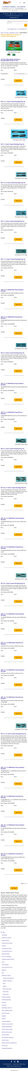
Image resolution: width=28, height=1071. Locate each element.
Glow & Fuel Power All (7, 967)
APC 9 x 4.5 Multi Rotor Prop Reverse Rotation (11, 413)
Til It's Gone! (4, 1045)
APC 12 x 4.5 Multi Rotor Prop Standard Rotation (12, 670)
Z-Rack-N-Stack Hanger (7, 1029)
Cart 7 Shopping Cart (14, 1070)
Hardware (4, 970)
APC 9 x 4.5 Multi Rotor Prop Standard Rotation (12, 384)
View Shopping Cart (22, 29)
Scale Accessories (5, 1013)
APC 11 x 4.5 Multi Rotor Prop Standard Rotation (12, 614)
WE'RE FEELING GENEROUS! (9, 1042)
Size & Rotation (4, 73)
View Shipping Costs (12, 29)
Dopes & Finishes (6, 953)
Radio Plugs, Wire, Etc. (7, 1007)
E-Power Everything (6, 956)
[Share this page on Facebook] (11, 1062)
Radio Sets (4, 1005)
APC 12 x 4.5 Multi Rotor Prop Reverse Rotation (12, 697)
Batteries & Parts (5, 940)
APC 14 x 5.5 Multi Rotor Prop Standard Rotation (12, 768)
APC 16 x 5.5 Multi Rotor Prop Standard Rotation (12, 825)
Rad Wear (4, 1002)
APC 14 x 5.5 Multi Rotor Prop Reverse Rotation (12, 796)
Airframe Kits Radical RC (8, 978)
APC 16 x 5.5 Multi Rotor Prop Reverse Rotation (12, 854)
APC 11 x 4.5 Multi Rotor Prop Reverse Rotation (12, 643)
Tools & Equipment (6, 1021)
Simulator (4, 1016)
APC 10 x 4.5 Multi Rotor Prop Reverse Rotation (12, 547)
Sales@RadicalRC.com (14, 17)
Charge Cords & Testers (7, 943)
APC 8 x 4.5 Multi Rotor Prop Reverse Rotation (11, 317)
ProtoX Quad (6, 994)
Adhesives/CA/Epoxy (6, 937)
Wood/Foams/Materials (7, 1026)
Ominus (4, 986)
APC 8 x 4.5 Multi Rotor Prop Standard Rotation (12, 290)
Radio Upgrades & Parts (7, 1010)
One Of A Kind (5, 1040)
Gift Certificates (5, 964)
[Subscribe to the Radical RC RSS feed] (18, 1062)
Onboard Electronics (6, 997)
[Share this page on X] (14, 1062)
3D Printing (4, 935)
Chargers (4, 945)
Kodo (4, 983)
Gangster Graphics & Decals (8, 959)
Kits (3, 972)
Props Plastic (5, 991)
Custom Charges (5, 1034)
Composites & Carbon (6, 948)
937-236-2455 (5, 13)
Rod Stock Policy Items (7, 1032)
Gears (3, 962)
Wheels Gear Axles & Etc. (7, 1024)
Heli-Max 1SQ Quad (7, 980)
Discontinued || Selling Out (7, 1037)
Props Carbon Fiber (7, 989)
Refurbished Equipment (7, 1048)
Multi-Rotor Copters (6, 975)
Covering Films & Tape (7, 951)
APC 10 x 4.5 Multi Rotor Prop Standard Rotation (12, 518)
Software (4, 1018)
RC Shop (3, 932)
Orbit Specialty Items (6, 999)
